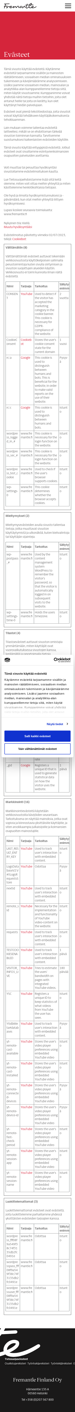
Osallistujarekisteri (15, 1363)
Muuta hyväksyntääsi (18, 227)
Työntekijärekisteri (61, 1363)
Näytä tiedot (55, 723)
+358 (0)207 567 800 (40, 1399)
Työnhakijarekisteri (38, 1363)
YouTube (26, 294)
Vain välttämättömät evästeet (37, 748)
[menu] (68, 6)
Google (25, 357)
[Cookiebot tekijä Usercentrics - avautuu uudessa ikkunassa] (54, 660)
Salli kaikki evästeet (37, 736)
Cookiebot (19, 239)
